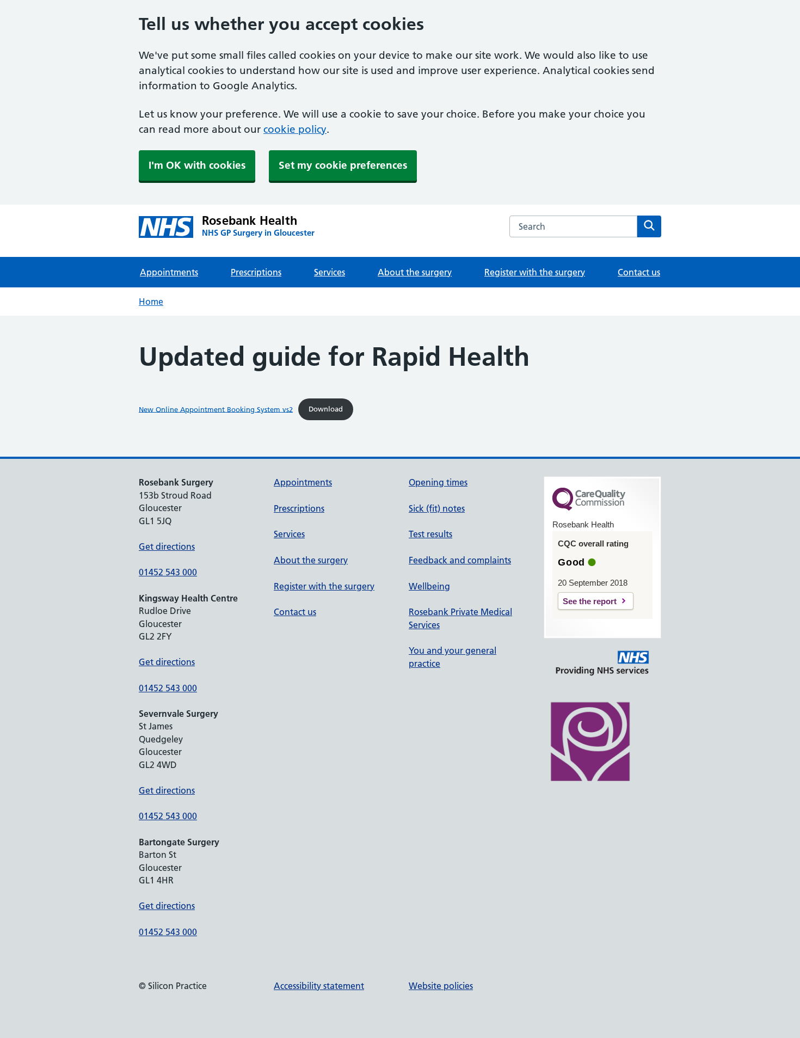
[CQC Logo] (588, 507)
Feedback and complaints (460, 560)
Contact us (639, 272)
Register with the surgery (534, 272)
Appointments (169, 272)
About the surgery (415, 272)
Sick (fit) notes (437, 508)
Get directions (167, 546)
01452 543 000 (168, 572)
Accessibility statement (319, 985)
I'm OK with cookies (197, 165)
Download (326, 408)
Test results (430, 534)
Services (329, 272)
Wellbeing (429, 586)
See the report (590, 601)
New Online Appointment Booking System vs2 (216, 408)
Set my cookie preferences (343, 165)
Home (151, 301)
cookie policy (295, 129)
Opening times (438, 482)
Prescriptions (256, 272)
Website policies (441, 985)
